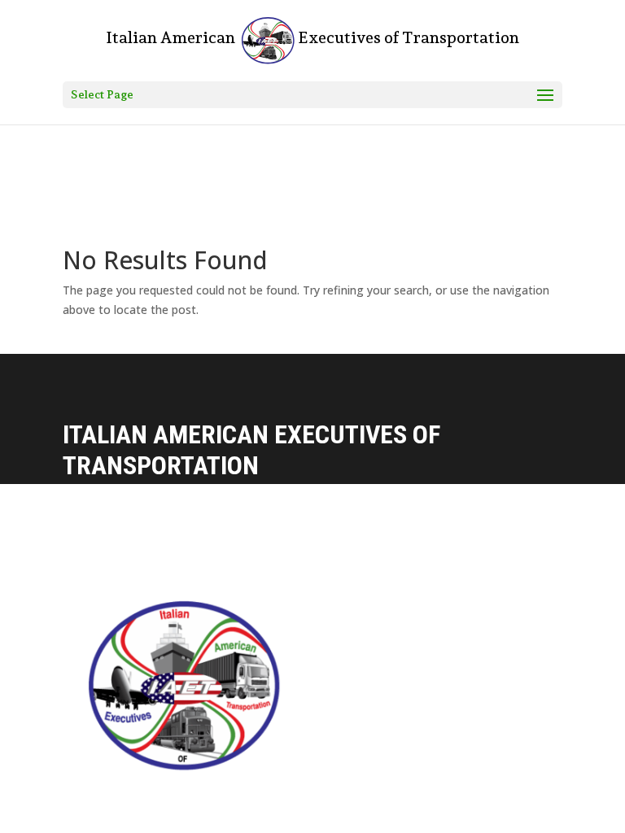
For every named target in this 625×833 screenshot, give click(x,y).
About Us (309, 651)
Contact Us (315, 619)
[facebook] (295, 796)
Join (295, 745)
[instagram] (330, 796)
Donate (304, 683)
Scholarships (321, 714)
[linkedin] (364, 796)
